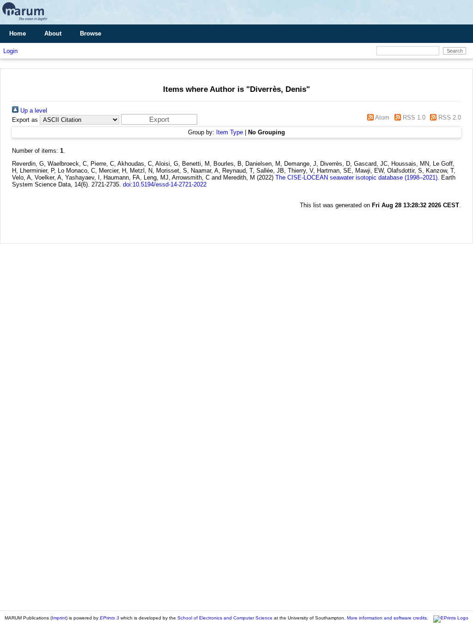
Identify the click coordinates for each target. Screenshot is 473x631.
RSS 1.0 (413, 117)
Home (17, 33)
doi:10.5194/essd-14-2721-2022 (164, 184)
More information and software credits (387, 617)
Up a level (32, 110)
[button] (159, 119)
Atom (381, 117)
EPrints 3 (109, 617)
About (52, 33)
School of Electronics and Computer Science (225, 617)
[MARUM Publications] (24, 21)
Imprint (59, 617)
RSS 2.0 (449, 117)
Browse (90, 33)
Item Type (229, 132)
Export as (25, 119)
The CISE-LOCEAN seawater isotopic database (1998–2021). (357, 177)
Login (10, 51)
